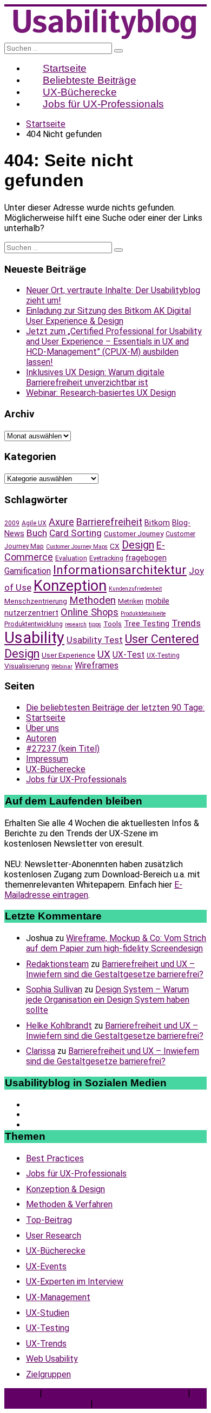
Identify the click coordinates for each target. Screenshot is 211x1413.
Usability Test (95, 640)
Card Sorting (75, 533)
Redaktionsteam (57, 964)
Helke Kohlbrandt (59, 1025)
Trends (186, 623)
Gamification (27, 571)
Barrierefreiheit (109, 522)
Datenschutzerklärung (46, 1403)
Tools (112, 623)
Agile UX (34, 523)
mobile (157, 601)
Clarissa (40, 1051)
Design (138, 544)
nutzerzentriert (31, 613)
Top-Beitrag (49, 1220)
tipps (95, 624)
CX (115, 546)
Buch (37, 533)
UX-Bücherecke (55, 769)
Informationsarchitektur (120, 570)
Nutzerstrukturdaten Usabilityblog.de (115, 1393)
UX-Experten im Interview (74, 1281)
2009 (11, 523)
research (76, 624)
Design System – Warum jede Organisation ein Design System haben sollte (107, 999)
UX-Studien (47, 1313)
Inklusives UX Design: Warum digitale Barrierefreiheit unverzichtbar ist (95, 377)
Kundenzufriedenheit (135, 588)
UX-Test (128, 655)
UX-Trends (46, 1343)
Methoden (92, 600)
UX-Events (46, 1266)
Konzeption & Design (65, 1189)
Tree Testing (146, 623)
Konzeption (70, 585)
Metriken (130, 601)
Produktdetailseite (143, 613)
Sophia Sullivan (54, 989)
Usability (34, 637)
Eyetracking (106, 558)
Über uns (42, 728)
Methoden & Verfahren (69, 1204)
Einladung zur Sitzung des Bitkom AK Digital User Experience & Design (108, 316)
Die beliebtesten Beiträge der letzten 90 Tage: (115, 707)
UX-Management (58, 1297)
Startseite (45, 718)
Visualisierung (26, 665)
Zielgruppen (48, 1374)
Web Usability (52, 1359)
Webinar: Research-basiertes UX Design (101, 393)
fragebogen (146, 558)
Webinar (61, 666)
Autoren (41, 738)
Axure (61, 522)
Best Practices (55, 1158)
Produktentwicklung (33, 624)
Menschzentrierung (35, 601)
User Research (53, 1236)
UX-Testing (163, 655)
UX (103, 654)
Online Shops (89, 612)
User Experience (68, 655)
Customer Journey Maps (77, 546)
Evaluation (71, 558)
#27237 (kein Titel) (63, 748)
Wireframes (96, 665)
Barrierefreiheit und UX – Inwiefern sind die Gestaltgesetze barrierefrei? (114, 969)
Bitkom (157, 523)
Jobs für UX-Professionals (103, 104)
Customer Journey (133, 533)
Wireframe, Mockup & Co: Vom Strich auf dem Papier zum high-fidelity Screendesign (116, 943)
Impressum (47, 759)
